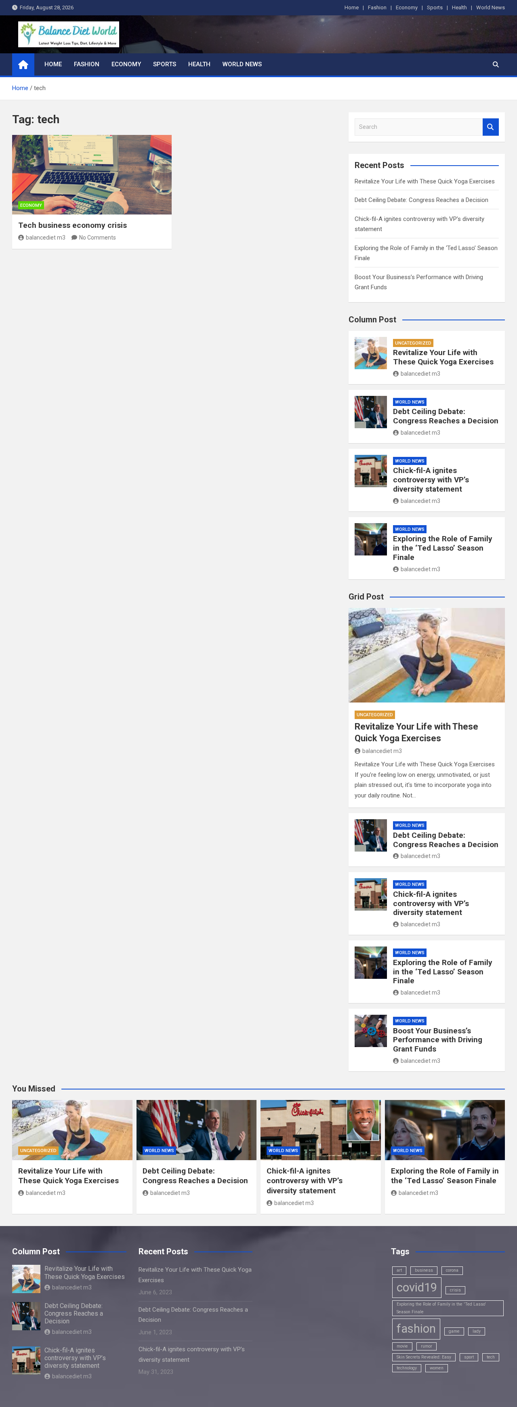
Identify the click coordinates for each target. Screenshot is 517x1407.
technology (407, 1368)
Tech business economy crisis (72, 225)
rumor (426, 1346)
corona (452, 1270)
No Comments (97, 237)
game (454, 1331)
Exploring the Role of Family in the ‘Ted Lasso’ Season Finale (442, 548)
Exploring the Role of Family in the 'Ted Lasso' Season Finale (441, 1308)
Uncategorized (413, 343)
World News (490, 7)
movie (402, 1346)
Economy (407, 7)
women (436, 1368)
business (424, 1270)
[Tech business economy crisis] (92, 175)
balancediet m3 (45, 237)
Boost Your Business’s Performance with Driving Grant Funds (437, 1040)
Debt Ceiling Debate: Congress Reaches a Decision (421, 200)
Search (491, 127)
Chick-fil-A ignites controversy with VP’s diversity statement (431, 480)
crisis (455, 1290)
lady (477, 1331)
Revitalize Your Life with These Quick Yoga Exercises (425, 181)
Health (459, 7)
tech (491, 1357)
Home (352, 7)
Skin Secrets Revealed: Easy (424, 1357)
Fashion (377, 7)
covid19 (417, 1287)
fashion (416, 1328)
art (399, 1270)
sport (469, 1357)
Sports (435, 7)
